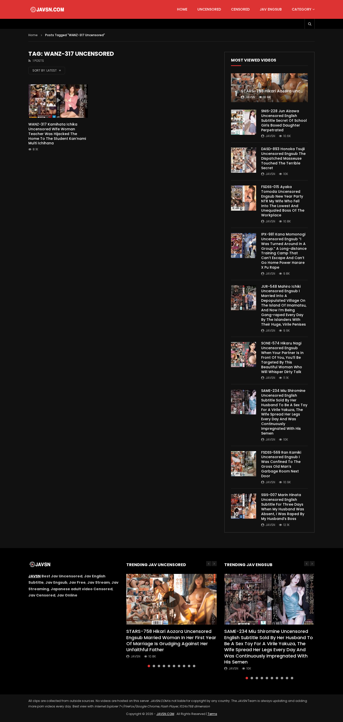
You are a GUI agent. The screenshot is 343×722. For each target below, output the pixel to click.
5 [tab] (169, 666)
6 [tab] (174, 666)
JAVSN (34, 576)
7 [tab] (179, 666)
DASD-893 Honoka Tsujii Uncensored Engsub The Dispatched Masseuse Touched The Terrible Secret (283, 158)
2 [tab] (154, 666)
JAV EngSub (271, 9)
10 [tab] (194, 666)
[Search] (310, 24)
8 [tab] (184, 666)
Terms (212, 714)
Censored (240, 9)
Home (182, 9)
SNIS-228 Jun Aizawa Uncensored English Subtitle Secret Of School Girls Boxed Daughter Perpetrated (284, 120)
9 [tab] (189, 666)
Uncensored (209, 9)
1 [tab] (149, 666)
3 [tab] (159, 666)
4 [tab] (164, 666)
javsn (250, 97)
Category (301, 9)
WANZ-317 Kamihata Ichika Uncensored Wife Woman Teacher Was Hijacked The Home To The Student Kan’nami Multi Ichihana (57, 134)
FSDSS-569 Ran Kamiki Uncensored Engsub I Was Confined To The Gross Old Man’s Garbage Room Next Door (281, 464)
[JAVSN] (47, 9)
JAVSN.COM (165, 714)
